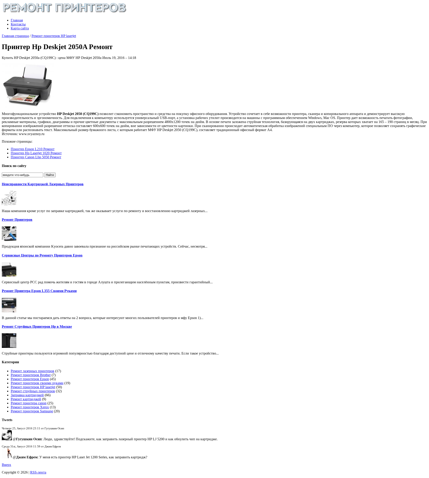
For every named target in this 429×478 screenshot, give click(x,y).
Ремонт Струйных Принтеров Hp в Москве (37, 326)
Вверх (6, 465)
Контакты (18, 24)
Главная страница (15, 36)
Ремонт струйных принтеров (33, 391)
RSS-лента (38, 472)
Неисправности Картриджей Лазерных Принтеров (43, 184)
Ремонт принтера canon (28, 403)
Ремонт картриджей (26, 399)
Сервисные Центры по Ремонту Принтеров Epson (42, 255)
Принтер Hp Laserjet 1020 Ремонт (36, 153)
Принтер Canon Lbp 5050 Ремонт (36, 157)
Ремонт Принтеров (17, 219)
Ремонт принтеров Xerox (30, 407)
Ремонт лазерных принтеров (32, 371)
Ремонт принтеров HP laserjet (54, 36)
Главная (17, 20)
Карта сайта (20, 28)
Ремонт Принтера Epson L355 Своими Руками (39, 291)
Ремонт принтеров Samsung (32, 411)
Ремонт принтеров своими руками (37, 383)
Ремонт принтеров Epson (30, 379)
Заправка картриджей (27, 395)
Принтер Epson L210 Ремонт (33, 149)
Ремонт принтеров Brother (31, 375)
